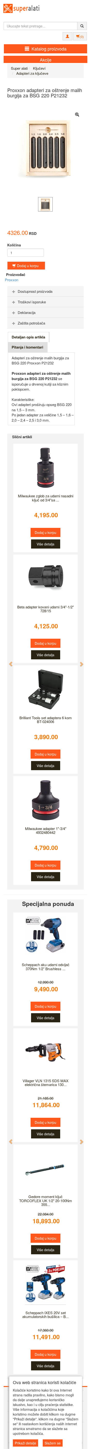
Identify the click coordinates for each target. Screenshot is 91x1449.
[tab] (45, 291)
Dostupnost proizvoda (35, 291)
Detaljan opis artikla (28, 337)
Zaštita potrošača (31, 322)
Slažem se (53, 1443)
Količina (14, 245)
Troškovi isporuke (32, 301)
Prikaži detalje (25, 1443)
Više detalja (45, 544)
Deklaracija (26, 312)
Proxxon (11, 279)
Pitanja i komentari (27, 347)
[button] (8, 662)
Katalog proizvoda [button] (49, 48)
